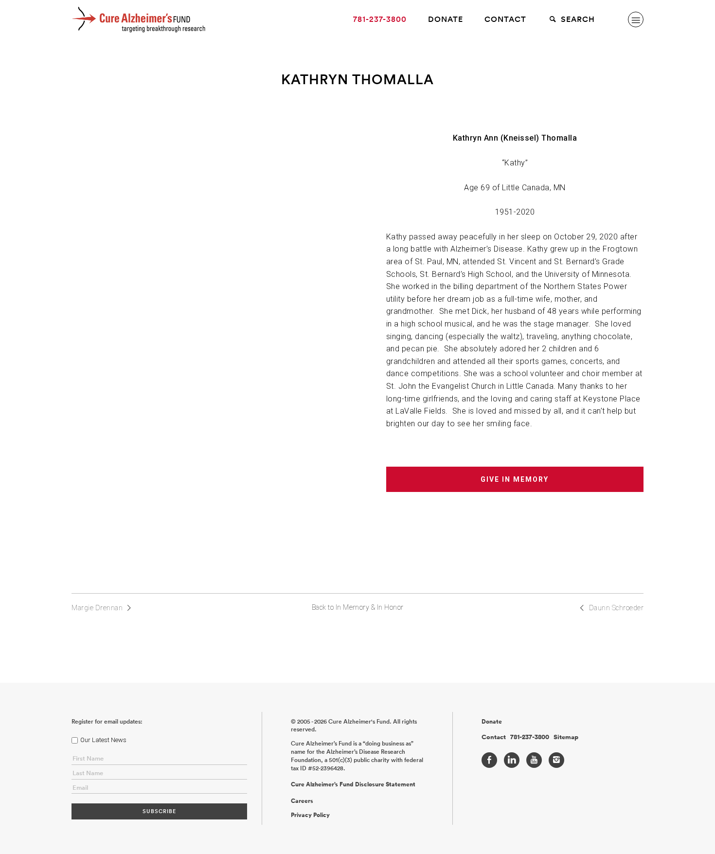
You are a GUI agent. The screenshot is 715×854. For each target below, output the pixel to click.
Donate (445, 19)
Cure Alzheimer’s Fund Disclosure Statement (353, 784)
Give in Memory (515, 479)
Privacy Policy (310, 815)
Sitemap (566, 737)
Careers (302, 801)
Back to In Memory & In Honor (358, 607)
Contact (505, 19)
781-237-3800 (380, 19)
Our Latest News (103, 740)
